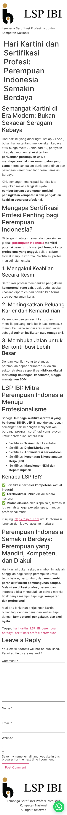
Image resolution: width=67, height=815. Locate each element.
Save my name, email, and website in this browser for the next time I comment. (31, 758)
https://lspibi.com (27, 519)
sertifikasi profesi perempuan (35, 633)
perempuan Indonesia (28, 243)
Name (7, 708)
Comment (10, 660)
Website (7, 737)
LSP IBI (35, 628)
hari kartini (20, 628)
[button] (58, 806)
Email (7, 723)
